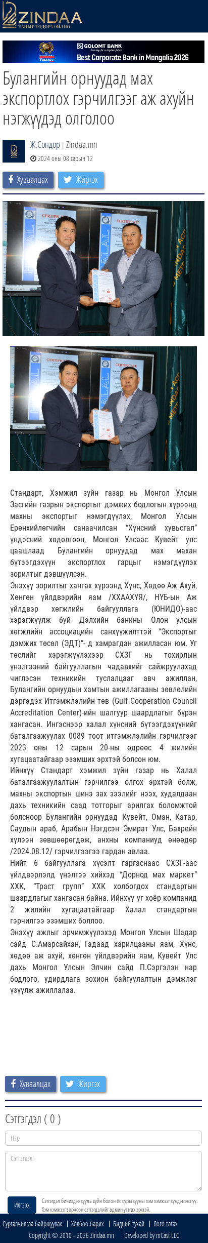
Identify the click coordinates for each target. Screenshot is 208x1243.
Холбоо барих (87, 1223)
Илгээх (22, 1205)
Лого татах (165, 1223)
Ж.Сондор (45, 144)
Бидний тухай (128, 1223)
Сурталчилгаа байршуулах (32, 1223)
